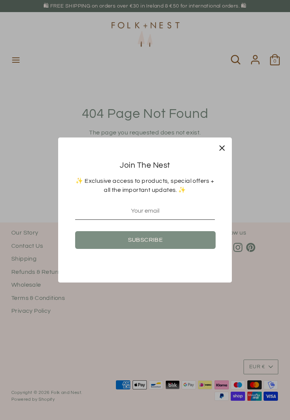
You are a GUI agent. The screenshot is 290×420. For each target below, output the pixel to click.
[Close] (222, 147)
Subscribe (145, 240)
